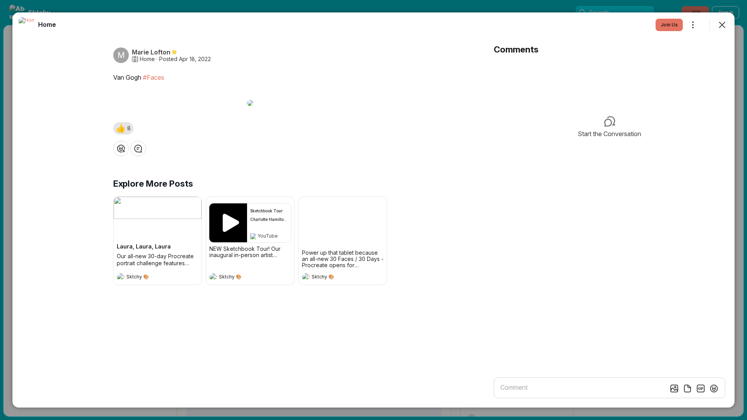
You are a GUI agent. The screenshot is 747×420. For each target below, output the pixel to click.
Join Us (669, 25)
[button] (123, 128)
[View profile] (120, 277)
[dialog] (373, 210)
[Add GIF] (700, 388)
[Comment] (138, 148)
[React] (121, 148)
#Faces (153, 77)
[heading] (149, 278)
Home (147, 59)
